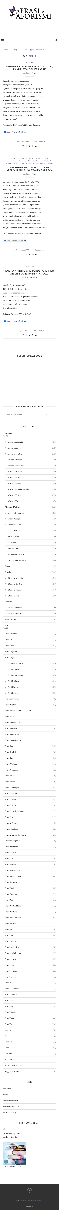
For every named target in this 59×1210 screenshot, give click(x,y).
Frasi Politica (30, 941)
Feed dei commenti (11, 1106)
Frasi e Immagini (30, 787)
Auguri (30, 566)
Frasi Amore (30, 639)
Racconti (30, 1059)
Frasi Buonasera (30, 728)
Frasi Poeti (30, 935)
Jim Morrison (32, 536)
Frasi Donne (30, 781)
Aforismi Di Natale (32, 471)
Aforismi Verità (43, 161)
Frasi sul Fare (30, 982)
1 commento (39, 141)
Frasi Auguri (30, 657)
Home (5, 50)
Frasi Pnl (30, 929)
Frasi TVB (30, 1006)
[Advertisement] (30, 26)
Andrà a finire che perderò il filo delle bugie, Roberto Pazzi (29, 272)
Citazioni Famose (32, 589)
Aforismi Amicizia (32, 442)
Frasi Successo (30, 976)
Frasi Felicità (30, 805)
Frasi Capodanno (32, 669)
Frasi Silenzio (30, 959)
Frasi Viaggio (30, 1012)
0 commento (40, 249)
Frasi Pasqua (32, 693)
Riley (34, 73)
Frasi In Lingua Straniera (30, 835)
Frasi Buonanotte (30, 722)
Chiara (34, 277)
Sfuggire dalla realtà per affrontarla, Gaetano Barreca (29, 169)
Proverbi (30, 1053)
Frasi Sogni (30, 965)
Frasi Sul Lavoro (30, 988)
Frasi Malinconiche (30, 864)
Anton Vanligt (32, 518)
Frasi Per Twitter (30, 923)
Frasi (30, 163)
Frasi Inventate (30, 846)
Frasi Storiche (30, 971)
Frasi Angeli (30, 645)
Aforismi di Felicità (28, 161)
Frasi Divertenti (30, 769)
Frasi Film (30, 817)
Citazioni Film (32, 595)
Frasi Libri (30, 858)
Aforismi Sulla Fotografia (32, 489)
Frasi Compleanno (32, 675)
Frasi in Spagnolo (30, 840)
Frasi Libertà (30, 852)
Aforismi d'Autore (25, 158)
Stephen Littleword (32, 554)
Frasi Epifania (32, 681)
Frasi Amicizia (30, 633)
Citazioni (29, 62)
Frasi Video (30, 1018)
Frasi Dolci (30, 775)
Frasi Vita (50, 163)
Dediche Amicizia (32, 607)
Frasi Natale (32, 687)
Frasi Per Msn (30, 911)
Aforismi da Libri (40, 158)
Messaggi (30, 1036)
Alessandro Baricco (32, 513)
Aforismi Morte (32, 483)
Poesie (30, 1047)
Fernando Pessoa (32, 530)
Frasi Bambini (30, 704)
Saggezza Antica (30, 1071)
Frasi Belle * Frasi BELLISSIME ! (30, 710)
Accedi (5, 1094)
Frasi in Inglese (30, 829)
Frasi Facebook (30, 793)
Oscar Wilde (32, 542)
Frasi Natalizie (30, 882)
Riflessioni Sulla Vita (30, 1065)
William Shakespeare (32, 560)
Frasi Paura (30, 899)
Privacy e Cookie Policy (35, 1200)
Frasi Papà (30, 888)
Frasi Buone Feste (32, 663)
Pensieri (30, 1041)
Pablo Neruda (32, 548)
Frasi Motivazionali (30, 876)
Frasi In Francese (30, 823)
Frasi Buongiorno (30, 734)
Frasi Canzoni (30, 746)
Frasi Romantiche (30, 947)
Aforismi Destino (12, 161)
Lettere (30, 1030)
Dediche (30, 601)
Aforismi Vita (10, 163)
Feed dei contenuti (10, 1100)
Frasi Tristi (39, 163)
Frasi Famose (30, 799)
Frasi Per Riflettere (30, 917)
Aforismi (12, 158)
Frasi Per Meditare (30, 905)
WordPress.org (9, 1112)
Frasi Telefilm (30, 994)
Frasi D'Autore (30, 764)
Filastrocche (30, 619)
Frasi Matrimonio (30, 870)
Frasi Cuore (30, 758)
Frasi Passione (30, 894)
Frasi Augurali (30, 651)
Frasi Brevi (30, 716)
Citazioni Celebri (32, 583)
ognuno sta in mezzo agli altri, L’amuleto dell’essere (29, 68)
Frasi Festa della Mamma (30, 811)
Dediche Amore (32, 613)
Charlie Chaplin (32, 524)
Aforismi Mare (32, 477)
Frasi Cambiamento (30, 740)
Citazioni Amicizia (32, 578)
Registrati (7, 1088)
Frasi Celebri (30, 752)
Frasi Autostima (30, 698)
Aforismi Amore (32, 448)
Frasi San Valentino (30, 953)
